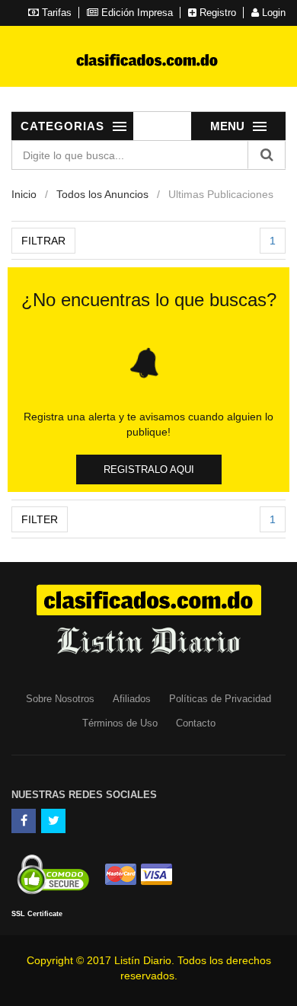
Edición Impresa (135, 12)
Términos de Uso (120, 723)
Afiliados (132, 698)
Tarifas (55, 12)
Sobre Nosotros (60, 698)
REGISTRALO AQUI (149, 469)
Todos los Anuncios (102, 194)
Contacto (196, 723)
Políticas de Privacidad (220, 698)
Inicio (24, 194)
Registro (216, 12)
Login (272, 12)
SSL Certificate (36, 914)
